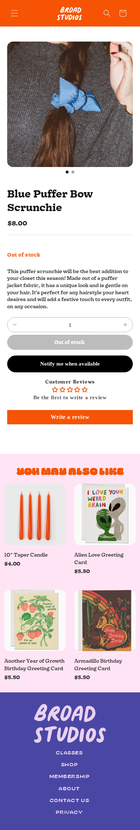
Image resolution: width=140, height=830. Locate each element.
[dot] (67, 172)
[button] (14, 13)
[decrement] (15, 325)
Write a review (70, 417)
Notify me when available (70, 364)
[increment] (125, 325)
